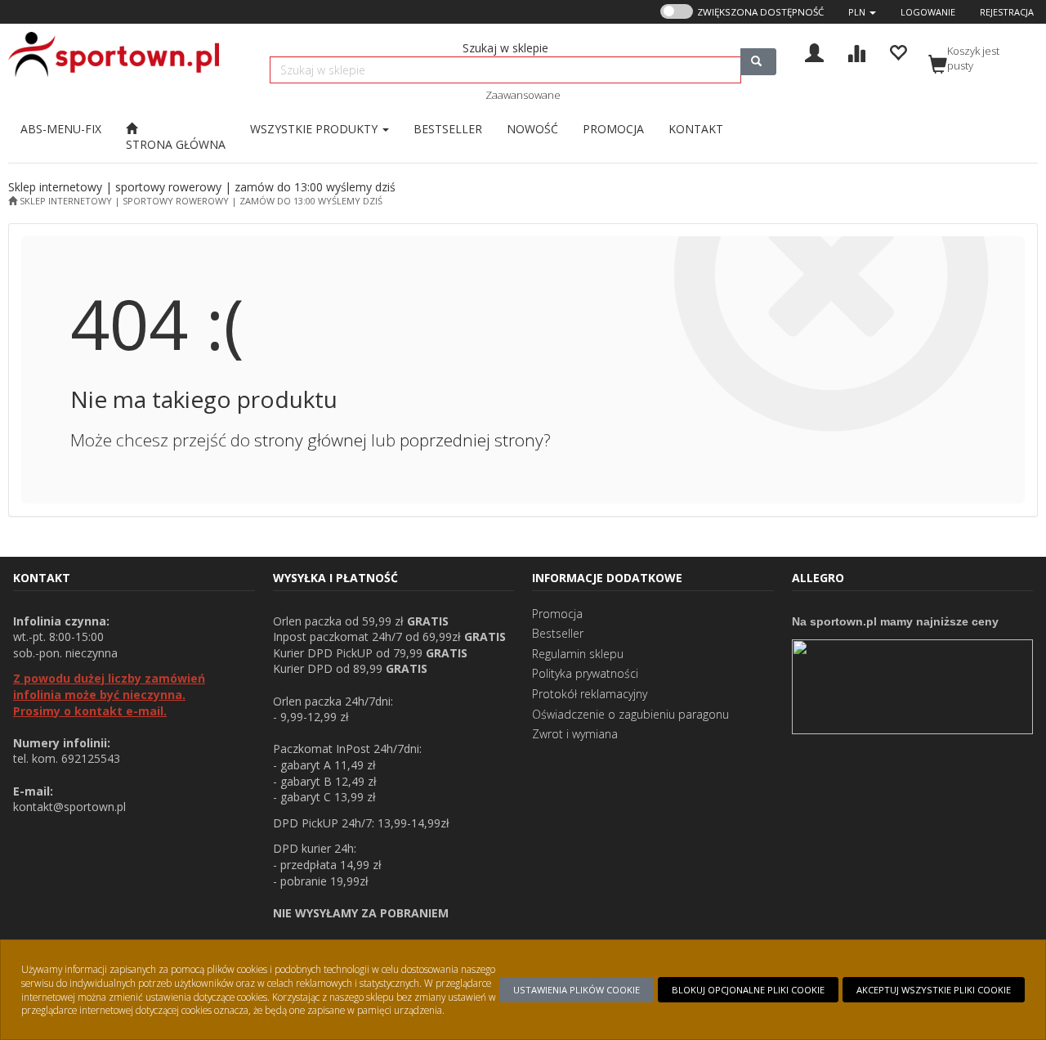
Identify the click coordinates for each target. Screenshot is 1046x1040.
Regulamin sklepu (578, 653)
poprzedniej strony (471, 439)
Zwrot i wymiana (575, 734)
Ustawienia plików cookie (576, 990)
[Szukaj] (758, 61)
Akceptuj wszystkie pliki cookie (933, 990)
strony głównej (310, 439)
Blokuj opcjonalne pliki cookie (748, 990)
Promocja (557, 613)
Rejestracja (1007, 12)
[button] (862, 12)
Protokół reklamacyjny (589, 694)
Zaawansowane (523, 94)
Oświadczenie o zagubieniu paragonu (630, 714)
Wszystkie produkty (315, 129)
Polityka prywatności (585, 673)
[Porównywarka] (856, 51)
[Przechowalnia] (898, 51)
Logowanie (928, 12)
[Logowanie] (814, 51)
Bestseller (557, 633)
